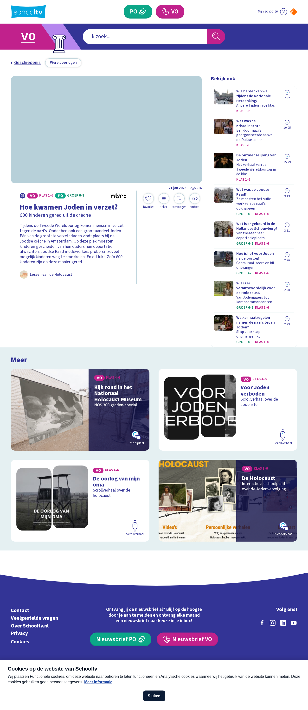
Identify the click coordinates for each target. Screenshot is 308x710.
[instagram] (272, 623)
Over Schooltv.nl (30, 626)
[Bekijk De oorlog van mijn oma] (80, 501)
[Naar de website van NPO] (293, 12)
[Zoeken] (216, 36)
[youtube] (294, 623)
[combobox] (145, 36)
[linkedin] (283, 623)
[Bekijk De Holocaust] (228, 501)
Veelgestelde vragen (34, 618)
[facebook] (262, 623)
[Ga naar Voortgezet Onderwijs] (34, 37)
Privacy (19, 633)
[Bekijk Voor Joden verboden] (228, 410)
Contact (20, 610)
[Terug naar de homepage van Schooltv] (28, 11)
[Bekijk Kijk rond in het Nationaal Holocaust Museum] (80, 410)
